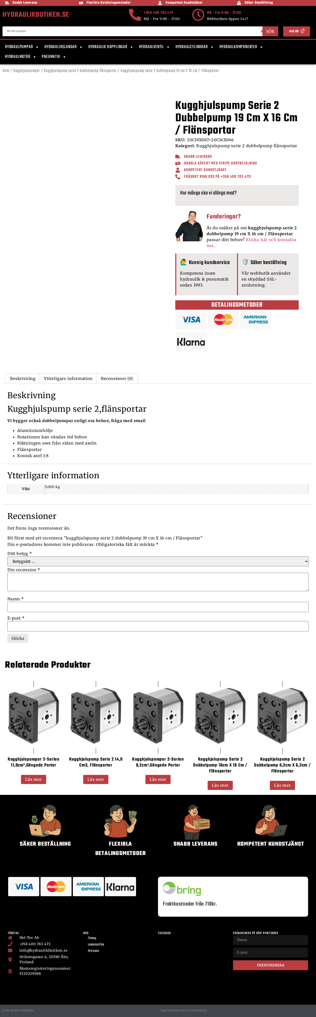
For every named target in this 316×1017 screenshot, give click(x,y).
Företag (92, 938)
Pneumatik (51, 56)
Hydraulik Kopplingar (107, 47)
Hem (5, 70)
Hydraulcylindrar (192, 47)
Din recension (23, 570)
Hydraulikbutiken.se (35, 14)
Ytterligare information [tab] (68, 378)
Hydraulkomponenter (238, 47)
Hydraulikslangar (60, 47)
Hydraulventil (151, 47)
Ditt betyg (19, 553)
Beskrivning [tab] (23, 378)
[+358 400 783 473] (135, 15)
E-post (15, 618)
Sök (270, 31)
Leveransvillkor (96, 944)
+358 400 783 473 (158, 13)
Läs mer (33, 779)
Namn (15, 599)
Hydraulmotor (17, 56)
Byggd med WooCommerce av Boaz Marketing (183, 1010)
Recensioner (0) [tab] (117, 378)
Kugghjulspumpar (26, 70)
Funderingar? (224, 217)
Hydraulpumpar (19, 47)
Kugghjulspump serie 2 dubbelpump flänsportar (80, 70)
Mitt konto (93, 951)
